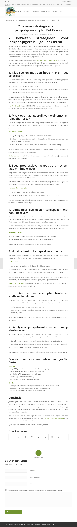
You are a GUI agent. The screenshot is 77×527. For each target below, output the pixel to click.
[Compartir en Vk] (52, 437)
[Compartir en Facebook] (12, 437)
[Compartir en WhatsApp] (25, 437)
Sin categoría (45, 34)
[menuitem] (66, 1)
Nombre (32, 470)
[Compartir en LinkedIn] (38, 437)
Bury (54, 34)
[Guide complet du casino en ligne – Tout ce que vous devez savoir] (1, 263)
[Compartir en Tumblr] (45, 437)
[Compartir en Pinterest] (32, 437)
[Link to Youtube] (8, 1)
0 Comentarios (34, 34)
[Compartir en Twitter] (18, 437)
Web (31, 484)
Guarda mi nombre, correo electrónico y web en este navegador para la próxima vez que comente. (35, 490)
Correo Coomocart (67, 1)
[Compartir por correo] (65, 437)
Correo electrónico (35, 477)
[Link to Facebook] (5, 1)
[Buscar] (58, 20)
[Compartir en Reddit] (58, 437)
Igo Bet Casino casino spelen (47, 60)
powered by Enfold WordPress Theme (44, 524)
